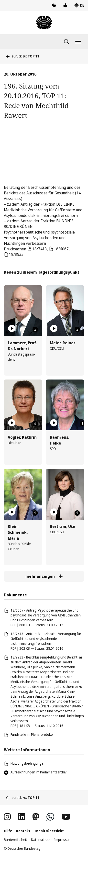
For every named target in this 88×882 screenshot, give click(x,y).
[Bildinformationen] (35, 329)
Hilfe (8, 830)
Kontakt (23, 830)
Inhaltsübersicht (49, 830)
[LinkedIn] (21, 817)
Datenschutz (40, 839)
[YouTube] (66, 817)
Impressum (62, 839)
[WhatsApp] (50, 817)
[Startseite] (44, 22)
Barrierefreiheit (15, 839)
